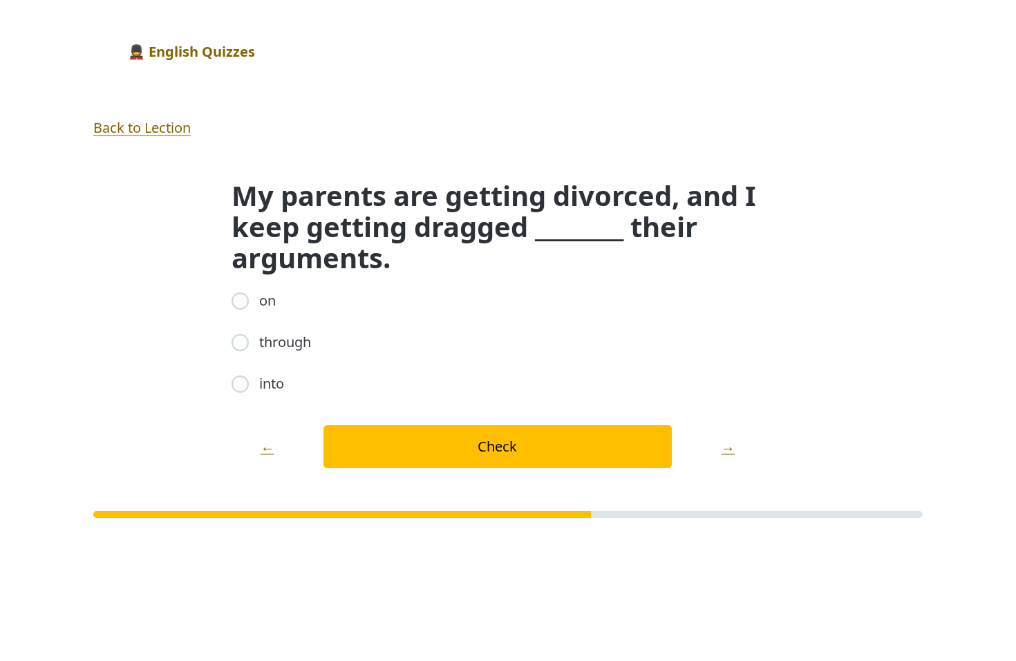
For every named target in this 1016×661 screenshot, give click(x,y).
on (267, 300)
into (271, 383)
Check (497, 446)
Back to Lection (142, 127)
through (285, 342)
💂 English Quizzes (191, 51)
